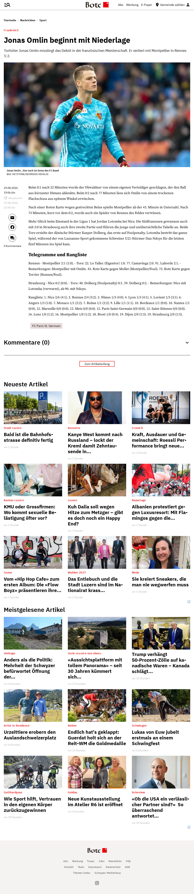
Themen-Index (81, 873)
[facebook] (18, 228)
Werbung (132, 5)
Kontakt (69, 867)
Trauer (91, 861)
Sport (42, 20)
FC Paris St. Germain (46, 326)
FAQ (128, 861)
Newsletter (115, 861)
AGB (127, 867)
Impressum (95, 867)
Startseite (10, 20)
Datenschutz (113, 867)
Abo (120, 5)
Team (81, 867)
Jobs (101, 861)
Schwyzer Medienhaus (108, 873)
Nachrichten (27, 20)
